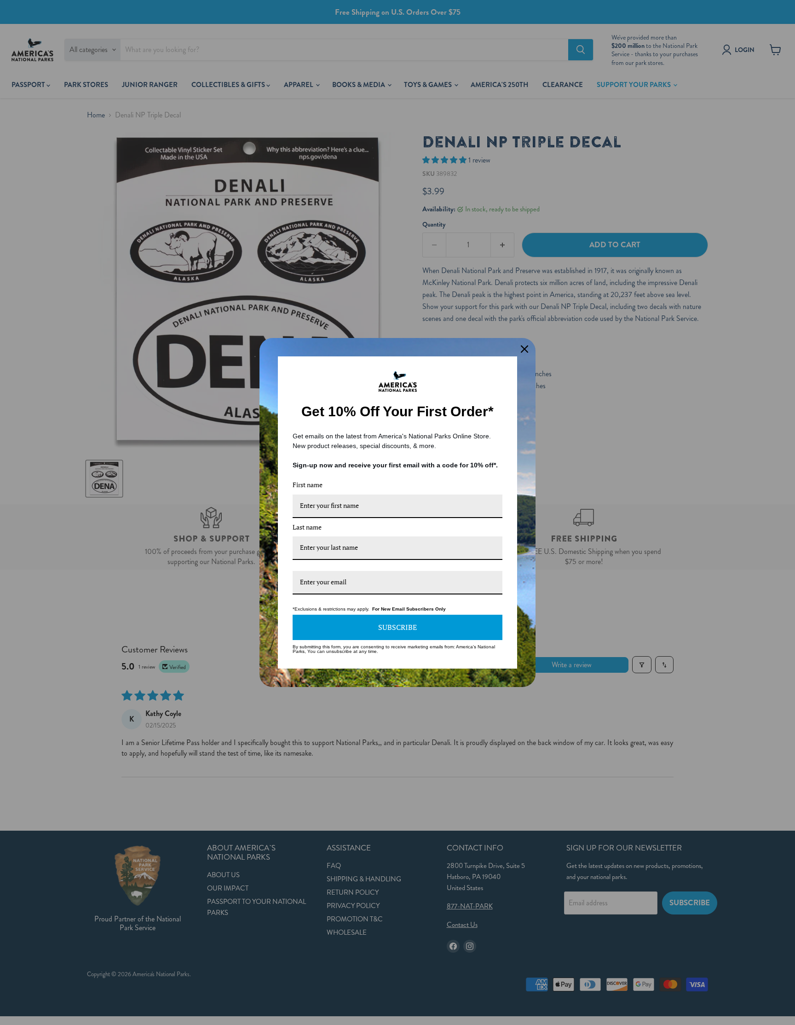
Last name (307, 527)
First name (308, 484)
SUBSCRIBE (397, 627)
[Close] (524, 349)
